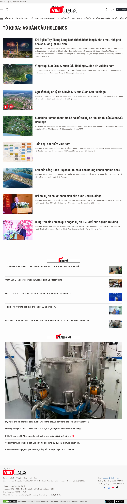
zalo (109, 488)
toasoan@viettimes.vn (110, 478)
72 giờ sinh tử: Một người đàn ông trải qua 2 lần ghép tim (30, 307)
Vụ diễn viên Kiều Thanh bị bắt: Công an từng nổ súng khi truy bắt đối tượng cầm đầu (42, 266)
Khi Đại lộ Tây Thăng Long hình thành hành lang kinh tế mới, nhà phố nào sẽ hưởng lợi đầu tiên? (78, 42)
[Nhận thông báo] (106, 9)
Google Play (119, 501)
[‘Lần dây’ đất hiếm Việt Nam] (17, 152)
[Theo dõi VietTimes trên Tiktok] (117, 487)
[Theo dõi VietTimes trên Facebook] (105, 488)
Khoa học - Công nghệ (45, 18)
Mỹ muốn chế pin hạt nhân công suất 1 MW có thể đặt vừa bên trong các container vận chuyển (47, 320)
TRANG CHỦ (64, 337)
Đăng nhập (121, 10)
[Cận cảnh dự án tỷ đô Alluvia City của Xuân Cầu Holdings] (17, 100)
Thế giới (87, 18)
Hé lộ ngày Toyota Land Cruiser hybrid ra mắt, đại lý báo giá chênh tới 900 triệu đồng (43, 428)
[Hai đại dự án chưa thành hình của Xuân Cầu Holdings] (17, 204)
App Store (109, 501)
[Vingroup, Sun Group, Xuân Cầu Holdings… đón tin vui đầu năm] (17, 74)
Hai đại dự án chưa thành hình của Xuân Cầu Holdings (68, 196)
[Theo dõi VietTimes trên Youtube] (113, 487)
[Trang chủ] (1, 18)
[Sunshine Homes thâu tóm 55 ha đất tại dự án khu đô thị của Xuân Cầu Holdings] (17, 126)
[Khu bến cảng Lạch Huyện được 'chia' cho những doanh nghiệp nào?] (17, 178)
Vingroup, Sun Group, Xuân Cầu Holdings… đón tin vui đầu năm (74, 66)
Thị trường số (63, 18)
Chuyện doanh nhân (101, 18)
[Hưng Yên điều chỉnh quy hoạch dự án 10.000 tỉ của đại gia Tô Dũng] (17, 230)
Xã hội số (9, 18)
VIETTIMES (63, 10)
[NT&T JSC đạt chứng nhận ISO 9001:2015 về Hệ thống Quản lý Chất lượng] (115, 297)
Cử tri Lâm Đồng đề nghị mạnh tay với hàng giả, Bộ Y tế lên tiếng (33, 280)
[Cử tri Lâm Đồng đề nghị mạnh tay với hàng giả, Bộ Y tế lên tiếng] (115, 283)
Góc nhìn (19, 18)
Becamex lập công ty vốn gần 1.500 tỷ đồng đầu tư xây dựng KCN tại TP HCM (39, 450)
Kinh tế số (28, 18)
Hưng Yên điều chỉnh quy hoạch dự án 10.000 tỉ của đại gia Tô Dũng (76, 222)
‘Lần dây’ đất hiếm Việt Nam (52, 144)
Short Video (76, 18)
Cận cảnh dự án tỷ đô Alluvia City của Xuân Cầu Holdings (70, 92)
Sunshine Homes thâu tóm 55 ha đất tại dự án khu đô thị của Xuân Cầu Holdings (79, 120)
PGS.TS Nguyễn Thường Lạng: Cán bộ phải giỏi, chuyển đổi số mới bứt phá (38, 436)
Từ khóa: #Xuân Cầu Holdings (35, 28)
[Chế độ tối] (112, 9)
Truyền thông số (119, 18)
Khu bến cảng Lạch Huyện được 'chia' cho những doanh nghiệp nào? (77, 170)
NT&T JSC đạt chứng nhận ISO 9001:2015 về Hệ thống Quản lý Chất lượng (38, 293)
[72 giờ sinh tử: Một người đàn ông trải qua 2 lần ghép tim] (115, 310)
